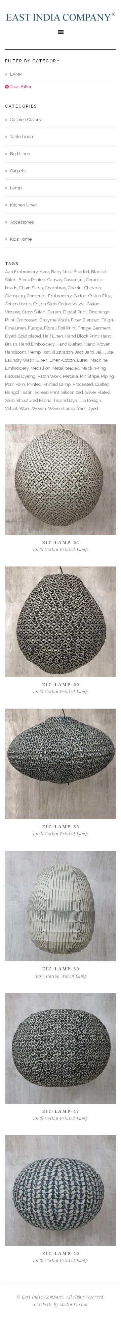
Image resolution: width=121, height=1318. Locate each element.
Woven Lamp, (62, 408)
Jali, (100, 352)
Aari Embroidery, (22, 271)
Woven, (40, 408)
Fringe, (85, 328)
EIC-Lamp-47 (60, 1111)
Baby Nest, (62, 271)
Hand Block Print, (83, 336)
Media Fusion (74, 1304)
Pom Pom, (16, 384)
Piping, (108, 376)
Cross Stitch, (34, 311)
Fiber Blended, (86, 319)
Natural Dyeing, (21, 376)
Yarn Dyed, (88, 408)
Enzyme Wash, (55, 319)
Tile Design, (90, 400)
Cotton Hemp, (19, 303)
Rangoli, (14, 392)
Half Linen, (54, 336)
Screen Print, (48, 392)
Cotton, (81, 295)
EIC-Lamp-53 (60, 827)
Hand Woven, (98, 344)
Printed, (35, 384)
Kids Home (21, 239)
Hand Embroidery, (37, 344)
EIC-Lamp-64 (60, 542)
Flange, (36, 328)
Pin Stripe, (90, 376)
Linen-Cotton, (63, 360)
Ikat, (47, 352)
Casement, (75, 279)
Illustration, (63, 352)
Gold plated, (30, 336)
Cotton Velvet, (72, 303)
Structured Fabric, (34, 400)
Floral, (51, 328)
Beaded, (82, 271)
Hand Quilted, (70, 344)
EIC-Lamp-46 (60, 1253)
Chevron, (93, 287)
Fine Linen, (16, 328)
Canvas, (55, 279)
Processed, (84, 384)
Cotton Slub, (45, 303)
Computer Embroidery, (50, 295)
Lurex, (83, 360)
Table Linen (21, 136)
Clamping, (16, 295)
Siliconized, (73, 392)
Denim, (55, 311)
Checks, (76, 287)
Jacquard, (85, 352)
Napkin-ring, (94, 368)
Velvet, (12, 408)
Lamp (16, 187)
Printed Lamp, (58, 384)
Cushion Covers (25, 119)
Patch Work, (50, 376)
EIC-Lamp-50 (60, 969)
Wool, (25, 408)
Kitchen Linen (23, 204)
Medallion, (41, 368)
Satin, (29, 392)
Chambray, (56, 287)
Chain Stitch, (32, 287)
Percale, (71, 376)
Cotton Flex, (100, 295)
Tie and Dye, (66, 400)
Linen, (42, 360)
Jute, (109, 352)
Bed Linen (20, 153)
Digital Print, (76, 311)
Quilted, (103, 384)
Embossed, (28, 319)
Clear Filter (20, 86)
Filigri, (108, 319)
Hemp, (35, 352)
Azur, (45, 271)
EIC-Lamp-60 (60, 684)
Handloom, (16, 352)
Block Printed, (32, 279)
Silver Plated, (98, 392)
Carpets (17, 170)
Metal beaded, (67, 368)
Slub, (10, 400)
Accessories (22, 222)
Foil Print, (68, 328)
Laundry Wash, (20, 360)
